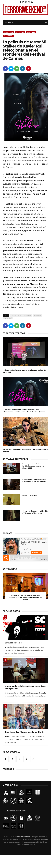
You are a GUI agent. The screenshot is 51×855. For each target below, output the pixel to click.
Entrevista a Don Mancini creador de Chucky (24, 732)
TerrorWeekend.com (23, 836)
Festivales (20, 32)
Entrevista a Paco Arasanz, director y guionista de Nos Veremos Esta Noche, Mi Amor (25, 597)
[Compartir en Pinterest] (28, 68)
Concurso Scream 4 (13, 643)
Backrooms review (29, 495)
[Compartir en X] (11, 68)
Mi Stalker (31, 32)
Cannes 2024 (8, 32)
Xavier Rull (8, 35)
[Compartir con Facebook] (5, 68)
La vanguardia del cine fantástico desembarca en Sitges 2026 (33, 466)
